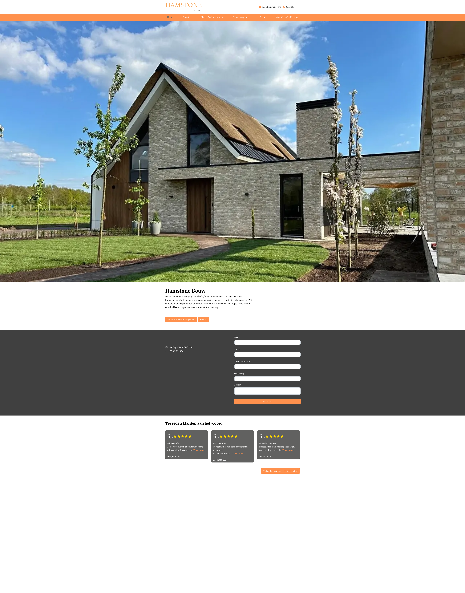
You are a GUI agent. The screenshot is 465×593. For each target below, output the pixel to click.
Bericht (237, 385)
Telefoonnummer (242, 361)
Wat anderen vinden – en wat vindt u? (280, 471)
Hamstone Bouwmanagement (180, 319)
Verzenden (267, 401)
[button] (11, 151)
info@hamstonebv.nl (271, 7)
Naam (237, 337)
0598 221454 (291, 7)
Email (237, 349)
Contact (203, 319)
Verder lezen (199, 450)
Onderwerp (239, 373)
